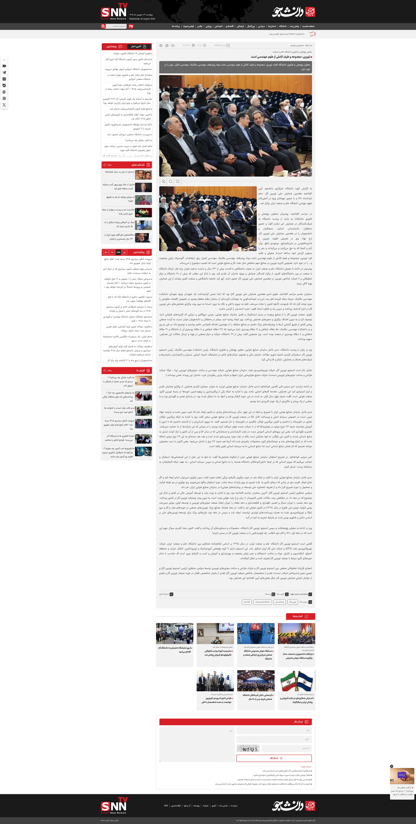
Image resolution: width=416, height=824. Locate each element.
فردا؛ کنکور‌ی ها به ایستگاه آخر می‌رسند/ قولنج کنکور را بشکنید (119, 438)
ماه (112, 252)
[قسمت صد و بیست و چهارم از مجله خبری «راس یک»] (143, 212)
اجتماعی (218, 26)
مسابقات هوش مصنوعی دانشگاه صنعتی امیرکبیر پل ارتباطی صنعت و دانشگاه (257, 655)
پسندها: (268, 594)
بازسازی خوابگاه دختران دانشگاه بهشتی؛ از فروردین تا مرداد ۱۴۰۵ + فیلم (127, 319)
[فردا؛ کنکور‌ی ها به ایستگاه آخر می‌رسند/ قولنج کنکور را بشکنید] (143, 439)
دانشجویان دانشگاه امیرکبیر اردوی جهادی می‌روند (128, 69)
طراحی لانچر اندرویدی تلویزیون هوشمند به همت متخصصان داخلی (216, 700)
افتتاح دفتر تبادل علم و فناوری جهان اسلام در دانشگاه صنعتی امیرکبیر (129, 77)
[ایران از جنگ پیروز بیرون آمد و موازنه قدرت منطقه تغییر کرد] (143, 187)
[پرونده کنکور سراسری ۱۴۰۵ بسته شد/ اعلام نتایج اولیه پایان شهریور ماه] (143, 423)
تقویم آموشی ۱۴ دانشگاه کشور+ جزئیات (132, 54)
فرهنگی (240, 26)
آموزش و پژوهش (296, 45)
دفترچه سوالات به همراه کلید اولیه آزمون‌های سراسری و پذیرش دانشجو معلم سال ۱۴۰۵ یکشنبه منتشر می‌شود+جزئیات (127, 351)
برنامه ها (176, 26)
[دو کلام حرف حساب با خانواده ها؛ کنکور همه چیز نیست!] (143, 411)
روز (124, 252)
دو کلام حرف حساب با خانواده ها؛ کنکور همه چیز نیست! (118, 410)
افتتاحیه (247, 602)
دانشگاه (282, 26)
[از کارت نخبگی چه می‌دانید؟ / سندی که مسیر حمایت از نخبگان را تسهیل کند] (143, 380)
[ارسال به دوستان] (173, 45)
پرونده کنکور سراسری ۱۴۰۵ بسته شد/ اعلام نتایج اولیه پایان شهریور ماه (127, 261)
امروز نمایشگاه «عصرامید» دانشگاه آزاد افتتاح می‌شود (174, 650)
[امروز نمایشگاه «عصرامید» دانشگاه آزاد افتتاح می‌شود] (174, 633)
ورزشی (209, 26)
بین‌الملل (251, 26)
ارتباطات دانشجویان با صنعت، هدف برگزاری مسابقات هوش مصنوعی (298, 656)
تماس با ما (223, 806)
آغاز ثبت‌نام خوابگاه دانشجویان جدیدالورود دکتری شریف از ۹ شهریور (128, 127)
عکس (199, 26)
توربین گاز (292, 602)
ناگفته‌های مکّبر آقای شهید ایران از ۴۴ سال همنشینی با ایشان (118, 237)
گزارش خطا (280, 594)
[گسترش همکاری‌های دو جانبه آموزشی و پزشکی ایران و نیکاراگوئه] (296, 680)
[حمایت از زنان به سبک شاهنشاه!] (143, 175)
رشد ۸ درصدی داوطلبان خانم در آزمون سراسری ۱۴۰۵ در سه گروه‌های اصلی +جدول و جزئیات (128, 309)
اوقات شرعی (176, 806)
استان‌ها (272, 26)
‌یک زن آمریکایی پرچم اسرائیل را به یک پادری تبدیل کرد (118, 224)
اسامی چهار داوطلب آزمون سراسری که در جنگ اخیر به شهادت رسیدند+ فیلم (127, 271)
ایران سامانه (105, 820)
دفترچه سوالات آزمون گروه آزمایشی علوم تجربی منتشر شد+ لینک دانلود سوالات (128, 329)
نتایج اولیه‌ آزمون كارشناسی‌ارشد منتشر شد (130, 109)
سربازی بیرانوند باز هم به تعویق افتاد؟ (119, 199)
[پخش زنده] (131, 26)
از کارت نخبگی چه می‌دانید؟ (138, 141)
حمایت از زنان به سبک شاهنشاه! (119, 172)
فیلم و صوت (188, 26)
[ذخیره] (167, 45)
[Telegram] (4, 72)
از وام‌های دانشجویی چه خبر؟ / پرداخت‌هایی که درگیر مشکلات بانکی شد (118, 397)
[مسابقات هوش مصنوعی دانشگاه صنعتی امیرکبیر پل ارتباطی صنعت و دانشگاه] (256, 633)
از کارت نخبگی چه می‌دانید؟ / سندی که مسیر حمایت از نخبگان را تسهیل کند (118, 382)
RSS (166, 806)
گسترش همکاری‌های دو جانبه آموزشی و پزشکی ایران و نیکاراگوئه (296, 700)
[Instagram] (4, 79)
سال (106, 252)
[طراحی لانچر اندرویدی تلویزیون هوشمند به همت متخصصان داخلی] (215, 680)
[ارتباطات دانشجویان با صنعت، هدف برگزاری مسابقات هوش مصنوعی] (296, 633)
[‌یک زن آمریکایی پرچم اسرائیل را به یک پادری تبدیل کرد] (143, 225)
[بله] (4, 85)
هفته (118, 252)
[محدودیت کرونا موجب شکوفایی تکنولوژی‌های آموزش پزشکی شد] (215, 633)
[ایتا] (4, 92)
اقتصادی (230, 26)
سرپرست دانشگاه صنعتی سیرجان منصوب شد (129, 135)
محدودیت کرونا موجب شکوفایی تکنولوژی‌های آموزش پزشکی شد (218, 653)
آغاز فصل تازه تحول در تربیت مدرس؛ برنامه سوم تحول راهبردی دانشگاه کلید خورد (128, 148)
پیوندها (197, 806)
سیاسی (261, 26)
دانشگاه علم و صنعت (262, 602)
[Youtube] (4, 66)
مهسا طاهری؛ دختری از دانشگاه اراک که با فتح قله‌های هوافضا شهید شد (129, 299)
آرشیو (214, 806)
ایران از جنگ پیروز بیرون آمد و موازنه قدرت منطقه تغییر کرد (118, 187)
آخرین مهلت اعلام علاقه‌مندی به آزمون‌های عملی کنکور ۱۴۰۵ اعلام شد (128, 117)
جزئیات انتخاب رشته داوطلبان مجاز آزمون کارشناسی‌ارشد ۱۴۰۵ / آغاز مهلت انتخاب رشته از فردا (128, 89)
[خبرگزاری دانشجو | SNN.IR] (293, 12)
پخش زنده (294, 26)
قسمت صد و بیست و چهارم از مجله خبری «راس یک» (117, 212)
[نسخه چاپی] (160, 45)
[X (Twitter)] (4, 105)
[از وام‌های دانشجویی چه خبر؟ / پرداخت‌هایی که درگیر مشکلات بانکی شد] (143, 396)
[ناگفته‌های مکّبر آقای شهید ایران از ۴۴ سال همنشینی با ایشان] (143, 238)
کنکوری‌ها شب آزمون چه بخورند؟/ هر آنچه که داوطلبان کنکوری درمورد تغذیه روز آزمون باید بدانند (117, 453)
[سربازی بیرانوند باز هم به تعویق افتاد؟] (143, 200)
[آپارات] (4, 98)
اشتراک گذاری (164, 594)
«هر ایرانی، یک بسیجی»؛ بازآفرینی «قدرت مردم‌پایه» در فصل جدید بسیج (127, 339)
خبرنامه (205, 806)
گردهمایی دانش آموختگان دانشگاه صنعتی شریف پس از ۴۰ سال (257, 697)
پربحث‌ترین (112, 47)
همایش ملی (279, 602)
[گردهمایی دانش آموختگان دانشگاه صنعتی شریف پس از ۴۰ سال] (256, 680)
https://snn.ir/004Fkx (299, 594)
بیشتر (107, 164)
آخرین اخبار (136, 47)
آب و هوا (187, 806)
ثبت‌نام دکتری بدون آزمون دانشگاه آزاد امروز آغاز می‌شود (128, 61)
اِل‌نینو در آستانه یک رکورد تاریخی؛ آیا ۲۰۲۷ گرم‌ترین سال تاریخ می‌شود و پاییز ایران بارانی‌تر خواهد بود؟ (127, 101)
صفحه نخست (308, 26)
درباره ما (234, 806)
